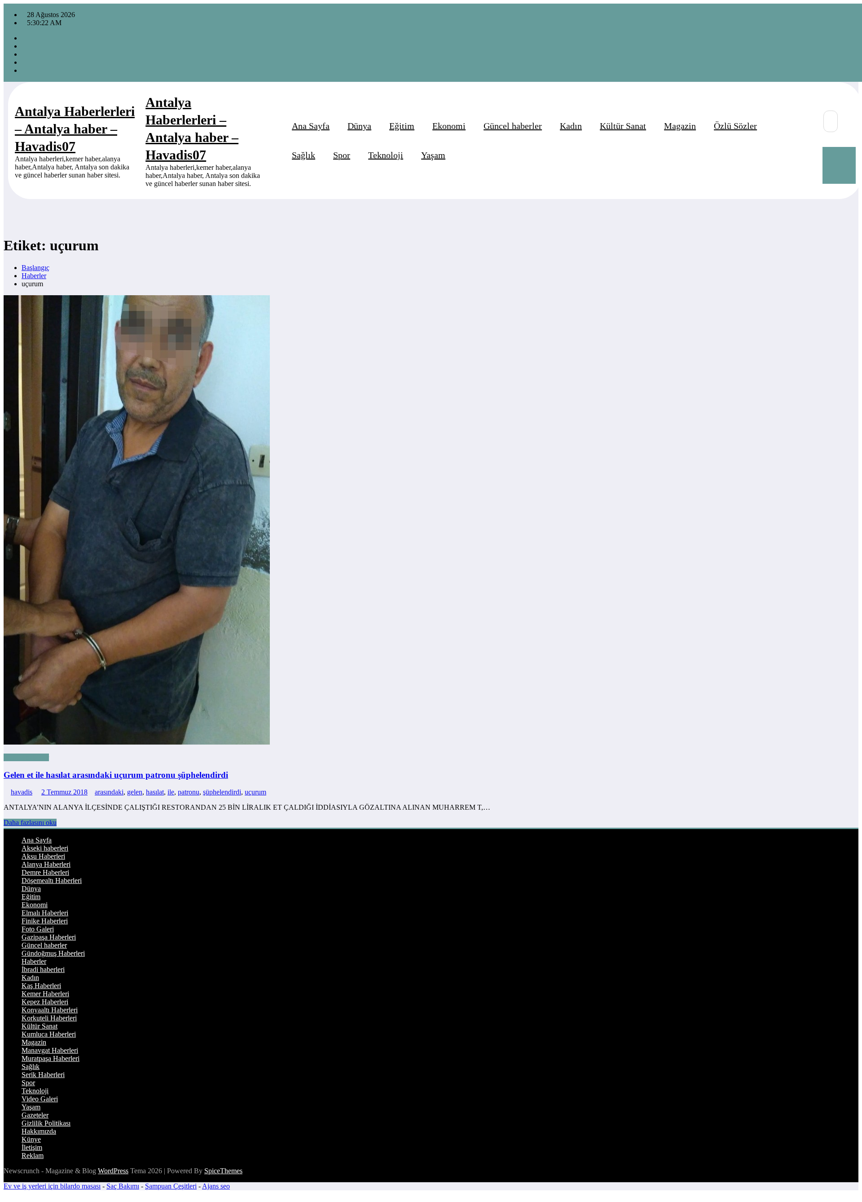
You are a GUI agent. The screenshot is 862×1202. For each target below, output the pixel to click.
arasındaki (109, 792)
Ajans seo (216, 1186)
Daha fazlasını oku (30, 822)
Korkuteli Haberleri (49, 1018)
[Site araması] (830, 121)
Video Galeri (40, 1099)
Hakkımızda (39, 1131)
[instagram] (24, 62)
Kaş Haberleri (41, 985)
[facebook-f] (24, 38)
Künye (31, 1139)
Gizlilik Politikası (46, 1123)
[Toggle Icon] (839, 165)
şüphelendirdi (222, 792)
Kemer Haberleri (45, 994)
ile (170, 792)
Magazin (680, 126)
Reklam (33, 1155)
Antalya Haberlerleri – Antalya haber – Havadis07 (75, 129)
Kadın (571, 126)
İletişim (32, 1147)
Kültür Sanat (623, 126)
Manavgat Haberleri (50, 1050)
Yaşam (433, 155)
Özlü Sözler (735, 126)
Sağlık (303, 155)
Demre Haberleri (45, 872)
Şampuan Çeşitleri (171, 1186)
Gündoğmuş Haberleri (53, 953)
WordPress (113, 1171)
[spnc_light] (807, 154)
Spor (341, 155)
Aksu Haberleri (43, 856)
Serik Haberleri (43, 1074)
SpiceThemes (223, 1171)
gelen (134, 792)
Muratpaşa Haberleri (50, 1058)
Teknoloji (385, 155)
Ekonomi (449, 126)
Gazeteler (35, 1115)
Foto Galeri (38, 929)
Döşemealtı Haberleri (52, 880)
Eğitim (401, 126)
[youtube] (24, 70)
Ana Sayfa (311, 126)
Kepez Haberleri (45, 1002)
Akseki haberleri (45, 848)
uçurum (255, 792)
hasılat (155, 792)
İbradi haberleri (43, 969)
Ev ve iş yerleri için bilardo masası (52, 1186)
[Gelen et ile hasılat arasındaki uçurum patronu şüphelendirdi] (431, 520)
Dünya (359, 126)
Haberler (34, 961)
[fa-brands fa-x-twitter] (24, 46)
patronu (188, 792)
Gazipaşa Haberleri (49, 937)
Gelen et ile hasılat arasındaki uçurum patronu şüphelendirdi (116, 775)
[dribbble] (24, 54)
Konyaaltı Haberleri (50, 1010)
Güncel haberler (513, 126)
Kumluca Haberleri (49, 1034)
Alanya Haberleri (46, 864)
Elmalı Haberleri (45, 913)
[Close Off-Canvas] (142, 141)
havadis (21, 792)
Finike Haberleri (45, 921)
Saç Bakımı (122, 1186)
